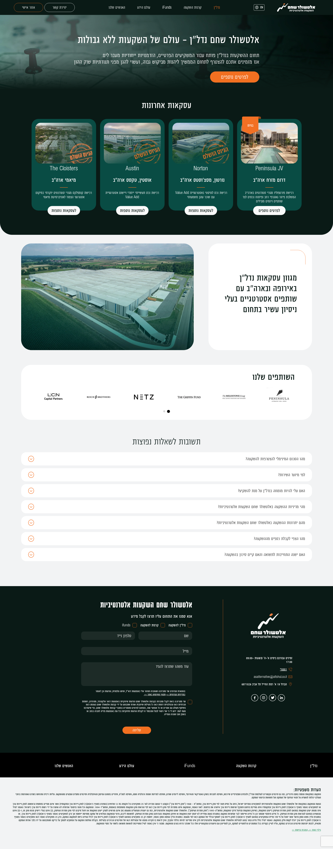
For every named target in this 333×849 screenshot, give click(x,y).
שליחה (137, 730)
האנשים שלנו (117, 7)
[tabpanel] (279, 396)
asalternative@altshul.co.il (270, 677)
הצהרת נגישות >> (300, 829)
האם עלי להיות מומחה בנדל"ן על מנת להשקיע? (271, 490)
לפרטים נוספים (269, 210)
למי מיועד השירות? (291, 474)
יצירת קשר (60, 7)
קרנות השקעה (193, 7)
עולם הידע (143, 7)
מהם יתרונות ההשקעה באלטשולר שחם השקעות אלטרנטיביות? (261, 522)
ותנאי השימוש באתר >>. (155, 694)
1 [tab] (168, 411)
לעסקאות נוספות (201, 210)
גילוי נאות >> (315, 829)
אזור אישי (28, 7)
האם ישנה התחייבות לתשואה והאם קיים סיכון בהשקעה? (264, 554)
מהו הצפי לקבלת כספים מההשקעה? (279, 538)
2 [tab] (164, 411)
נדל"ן (217, 7)
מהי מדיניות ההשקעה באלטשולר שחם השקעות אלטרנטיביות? (261, 506)
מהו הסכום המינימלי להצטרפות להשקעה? (275, 458)
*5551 (283, 669)
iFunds (167, 7)
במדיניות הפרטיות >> (175, 694)
